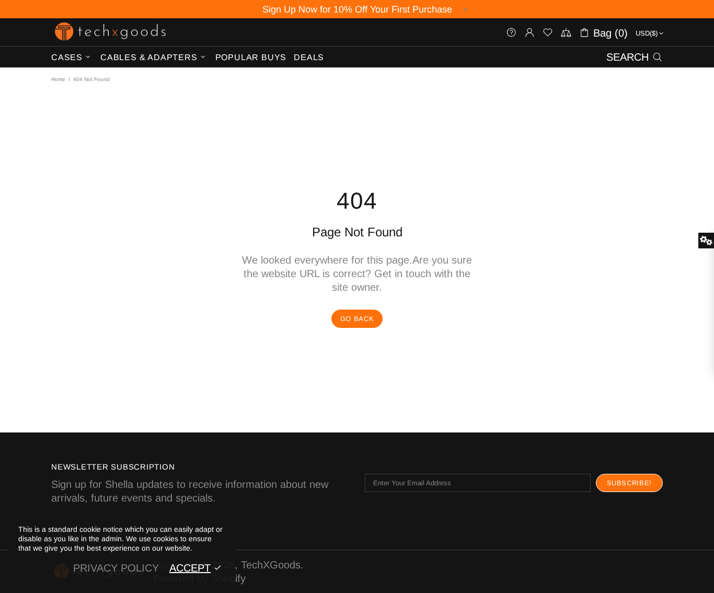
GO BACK (357, 319)
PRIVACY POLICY (116, 568)
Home (58, 79)
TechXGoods (110, 32)
